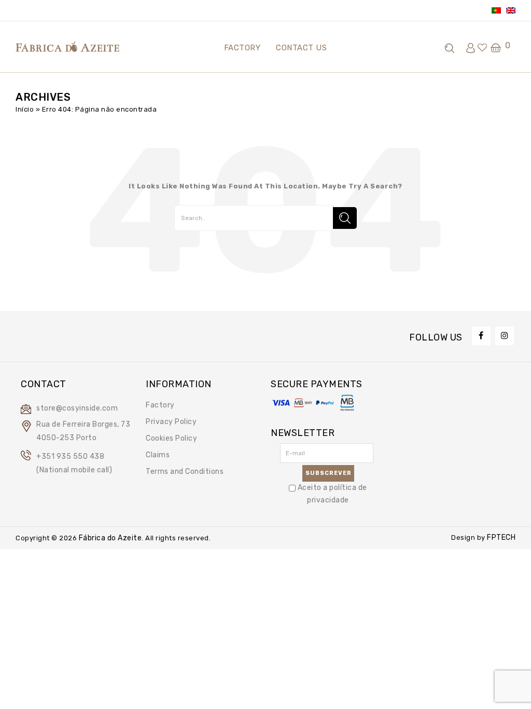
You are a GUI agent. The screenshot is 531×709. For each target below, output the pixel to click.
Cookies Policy (171, 438)
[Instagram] (504, 335)
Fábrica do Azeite (109, 538)
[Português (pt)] (496, 10)
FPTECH (500, 537)
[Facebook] (481, 335)
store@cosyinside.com (77, 408)
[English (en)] (510, 10)
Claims (158, 455)
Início (25, 109)
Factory (160, 405)
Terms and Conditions (184, 471)
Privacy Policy (171, 421)
